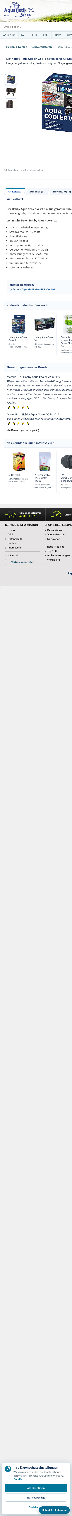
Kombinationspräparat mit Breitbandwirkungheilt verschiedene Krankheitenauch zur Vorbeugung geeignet (18, 480)
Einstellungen (36, 1507)
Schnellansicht (18, 333)
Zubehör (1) (37, 191)
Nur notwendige (36, 1497)
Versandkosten (56, 534)
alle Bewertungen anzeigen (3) (23, 430)
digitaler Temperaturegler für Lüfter (17, 345)
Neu (23, 35)
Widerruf (13, 555)
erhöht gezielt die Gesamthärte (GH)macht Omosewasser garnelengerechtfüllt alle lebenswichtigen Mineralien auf (44, 486)
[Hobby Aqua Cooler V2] (11, 79)
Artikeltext (14, 191)
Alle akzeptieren (36, 1488)
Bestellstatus (54, 530)
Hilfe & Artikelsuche (54, 1510)
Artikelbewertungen (58, 555)
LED (34, 35)
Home (11, 530)
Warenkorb (53, 559)
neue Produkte (55, 546)
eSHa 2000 (14, 475)
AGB (10, 534)
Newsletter (53, 538)
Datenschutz (15, 538)
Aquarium (9, 35)
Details (17, 1479)
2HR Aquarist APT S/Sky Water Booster (43, 478)
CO (45, 35)
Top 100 (52, 551)
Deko (58, 35)
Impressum (14, 547)
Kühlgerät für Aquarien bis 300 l (44, 345)
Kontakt (12, 543)
